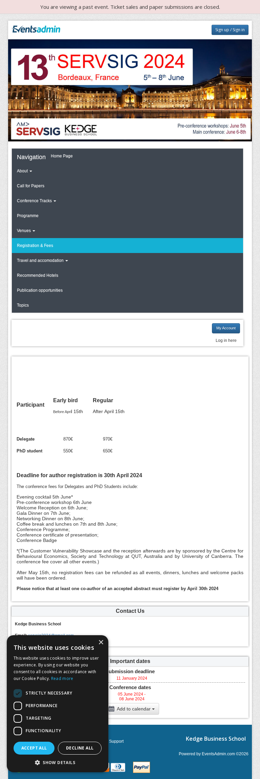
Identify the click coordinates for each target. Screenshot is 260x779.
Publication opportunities (40, 290)
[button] (58, 762)
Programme (28, 215)
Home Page (62, 156)
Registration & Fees (35, 245)
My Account (226, 328)
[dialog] (57, 703)
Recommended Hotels (37, 275)
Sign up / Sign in (230, 30)
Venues (24, 230)
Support (116, 741)
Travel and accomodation (41, 260)
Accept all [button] (34, 748)
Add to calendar (134, 709)
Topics (23, 305)
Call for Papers (30, 185)
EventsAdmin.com (218, 754)
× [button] (100, 642)
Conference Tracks (35, 200)
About (23, 171)
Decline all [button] (79, 748)
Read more (62, 678)
